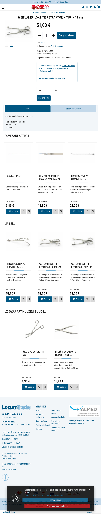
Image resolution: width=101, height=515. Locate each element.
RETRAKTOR (43, 98)
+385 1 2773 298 (60, 2)
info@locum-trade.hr (42, 2)
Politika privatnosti (43, 425)
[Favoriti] (23, 211)
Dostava (39, 429)
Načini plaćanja (41, 421)
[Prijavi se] (95, 6)
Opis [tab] (27, 109)
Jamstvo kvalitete (58, 417)
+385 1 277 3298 (68, 66)
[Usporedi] (48, 90)
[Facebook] (5, 477)
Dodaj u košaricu (67, 35)
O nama (38, 410)
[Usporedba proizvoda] (28, 211)
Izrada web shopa (8, 512)
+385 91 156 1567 (46, 68)
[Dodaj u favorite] (40, 90)
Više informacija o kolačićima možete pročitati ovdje (44, 495)
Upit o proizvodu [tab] (73, 109)
